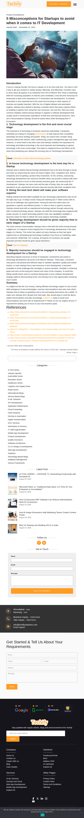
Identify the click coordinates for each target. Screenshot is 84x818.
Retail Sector (13, 390)
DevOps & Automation (17, 416)
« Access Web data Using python (19, 346)
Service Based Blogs (16, 396)
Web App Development (17, 450)
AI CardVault (48, 764)
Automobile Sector (15, 376)
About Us (10, 755)
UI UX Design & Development (20, 447)
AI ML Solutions (14, 399)
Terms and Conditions (52, 784)
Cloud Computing (15, 409)
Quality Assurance (15, 440)
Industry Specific (14, 373)
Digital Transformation (17, 420)
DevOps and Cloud (14, 781)
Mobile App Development (18, 433)
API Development (15, 403)
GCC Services (14, 423)
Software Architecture (16, 443)
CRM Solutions (14, 413)
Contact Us (10, 758)
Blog (8, 764)
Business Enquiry (59, 4)
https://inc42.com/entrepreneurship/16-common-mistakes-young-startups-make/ (43, 335)
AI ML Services (12, 779)
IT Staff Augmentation (17, 430)
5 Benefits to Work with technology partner (32, 158)
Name (13, 556)
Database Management (17, 460)
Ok (42, 815)
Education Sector (15, 380)
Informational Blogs (16, 393)
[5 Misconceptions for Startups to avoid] (14, 4)
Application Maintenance (18, 406)
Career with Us (12, 761)
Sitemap (46, 787)
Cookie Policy (48, 781)
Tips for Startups (20, 245)
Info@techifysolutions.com (25, 625)
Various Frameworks (16, 463)
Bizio (45, 758)
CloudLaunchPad (50, 755)
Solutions (11, 453)
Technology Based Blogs (18, 457)
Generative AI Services (17, 426)
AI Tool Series (13, 370)
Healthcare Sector (15, 383)
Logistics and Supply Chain (19, 386)
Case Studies (11, 767)
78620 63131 (31, 620)
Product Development (17, 436)
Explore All (47, 767)
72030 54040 (35, 617)
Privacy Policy (49, 779)
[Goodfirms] (67, 709)
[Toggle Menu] (75, 4)
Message (14, 573)
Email (13, 565)
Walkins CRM (48, 761)
